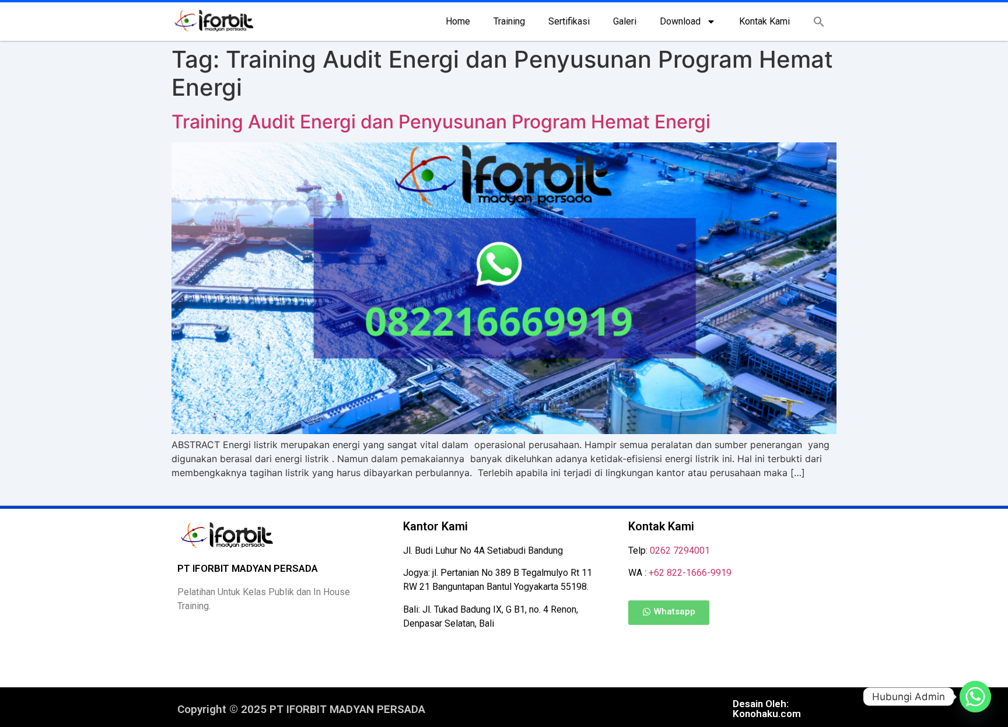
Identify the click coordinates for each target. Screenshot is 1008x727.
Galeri (624, 21)
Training (509, 21)
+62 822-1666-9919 (690, 572)
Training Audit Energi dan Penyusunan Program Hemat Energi (441, 121)
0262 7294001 (680, 550)
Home (458, 21)
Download (680, 21)
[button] (819, 21)
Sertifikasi (569, 21)
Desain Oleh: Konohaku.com (767, 708)
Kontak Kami (764, 21)
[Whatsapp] (975, 696)
